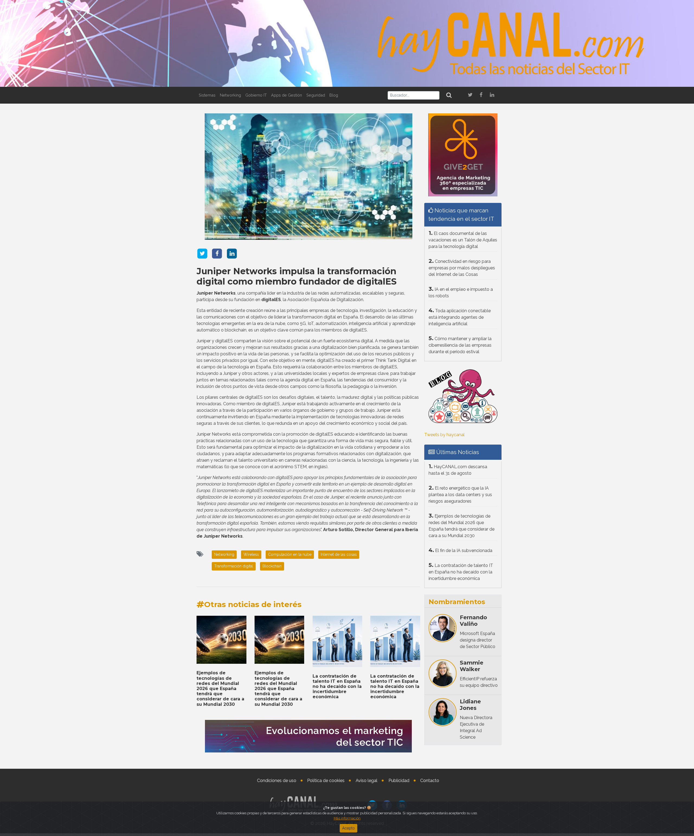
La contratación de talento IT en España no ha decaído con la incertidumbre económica (337, 687)
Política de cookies (326, 780)
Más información (347, 818)
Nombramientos (457, 602)
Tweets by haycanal (444, 434)
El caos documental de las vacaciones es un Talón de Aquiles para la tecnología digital (463, 240)
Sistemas (207, 95)
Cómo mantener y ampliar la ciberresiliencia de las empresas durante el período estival (460, 345)
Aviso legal (366, 780)
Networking (230, 95)
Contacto (429, 780)
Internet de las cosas (339, 554)
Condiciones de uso (276, 780)
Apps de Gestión (286, 95)
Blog (333, 95)
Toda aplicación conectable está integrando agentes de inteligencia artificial (460, 317)
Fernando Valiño (473, 620)
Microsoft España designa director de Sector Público (477, 640)
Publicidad (398, 780)
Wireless (251, 554)
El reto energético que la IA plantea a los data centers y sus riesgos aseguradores (460, 495)
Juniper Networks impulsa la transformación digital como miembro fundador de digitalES (297, 276)
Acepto (348, 828)
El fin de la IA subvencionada (463, 550)
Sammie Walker (471, 665)
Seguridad (315, 95)
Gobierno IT (256, 95)
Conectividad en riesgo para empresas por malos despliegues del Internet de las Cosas (462, 268)
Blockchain (272, 566)
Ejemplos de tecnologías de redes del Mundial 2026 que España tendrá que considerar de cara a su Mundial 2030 (220, 688)
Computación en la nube (289, 554)
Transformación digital (233, 566)
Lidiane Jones (470, 704)
